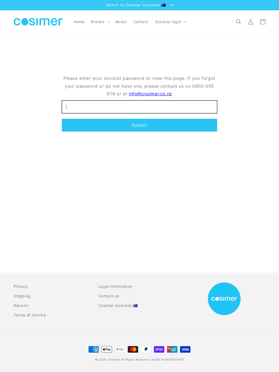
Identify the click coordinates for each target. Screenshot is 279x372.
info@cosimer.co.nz (150, 93)
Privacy (21, 286)
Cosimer (114, 359)
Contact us (108, 296)
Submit (139, 125)
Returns (21, 305)
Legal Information (115, 286)
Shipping (22, 296)
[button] (100, 22)
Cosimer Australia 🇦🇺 (118, 305)
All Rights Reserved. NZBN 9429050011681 (152, 359)
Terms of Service (30, 315)
